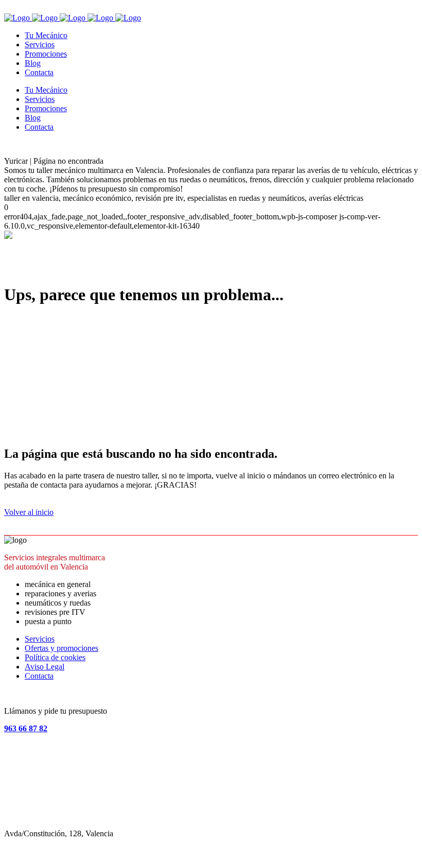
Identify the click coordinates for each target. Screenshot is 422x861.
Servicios (40, 638)
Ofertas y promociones (61, 648)
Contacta (39, 675)
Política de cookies (55, 657)
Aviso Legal (44, 666)
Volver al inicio (29, 512)
